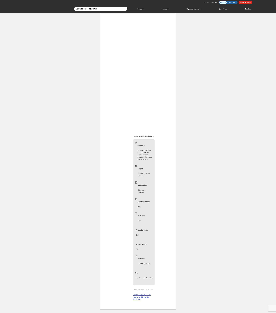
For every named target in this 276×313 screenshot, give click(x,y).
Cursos (164, 9)
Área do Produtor (245, 2)
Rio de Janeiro (232, 2)
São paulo (223, 2)
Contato (248, 9)
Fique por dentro (193, 9)
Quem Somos (224, 9)
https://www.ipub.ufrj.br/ (143, 278)
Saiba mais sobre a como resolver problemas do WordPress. (142, 297)
